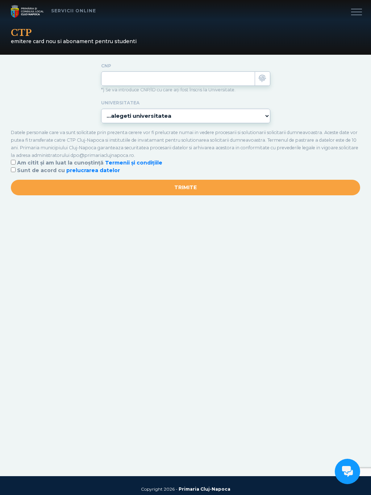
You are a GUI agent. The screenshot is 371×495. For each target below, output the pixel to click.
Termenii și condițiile (133, 162)
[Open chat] (347, 471)
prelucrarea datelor (93, 170)
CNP (106, 65)
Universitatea (120, 102)
